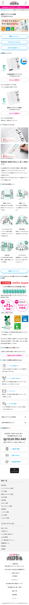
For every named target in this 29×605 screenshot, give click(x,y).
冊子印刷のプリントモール (6, 10)
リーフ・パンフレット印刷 (7, 488)
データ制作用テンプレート (7, 540)
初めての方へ (4, 528)
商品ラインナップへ (14, 271)
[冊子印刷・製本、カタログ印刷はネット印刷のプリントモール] (14, 3)
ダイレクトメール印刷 (6, 506)
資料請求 (3, 546)
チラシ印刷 (4, 491)
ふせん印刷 (4, 515)
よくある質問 (4, 537)
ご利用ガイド (4, 531)
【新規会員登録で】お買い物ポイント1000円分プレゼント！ (14, 7)
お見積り (3, 549)
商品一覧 (14, 591)
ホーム (14, 598)
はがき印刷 (4, 497)
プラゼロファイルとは (14, 42)
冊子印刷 (3, 485)
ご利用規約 (14, 576)
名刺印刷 (3, 500)
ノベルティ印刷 (5, 512)
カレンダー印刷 (5, 518)
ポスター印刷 (4, 503)
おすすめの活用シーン (14, 48)
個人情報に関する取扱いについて (14, 583)
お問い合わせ (15, 573)
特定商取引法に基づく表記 (14, 587)
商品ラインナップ (14, 36)
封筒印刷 (3, 509)
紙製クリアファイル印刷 (7, 494)
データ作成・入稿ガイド (7, 534)
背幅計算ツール (5, 543)
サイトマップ (14, 580)
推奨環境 (14, 594)
